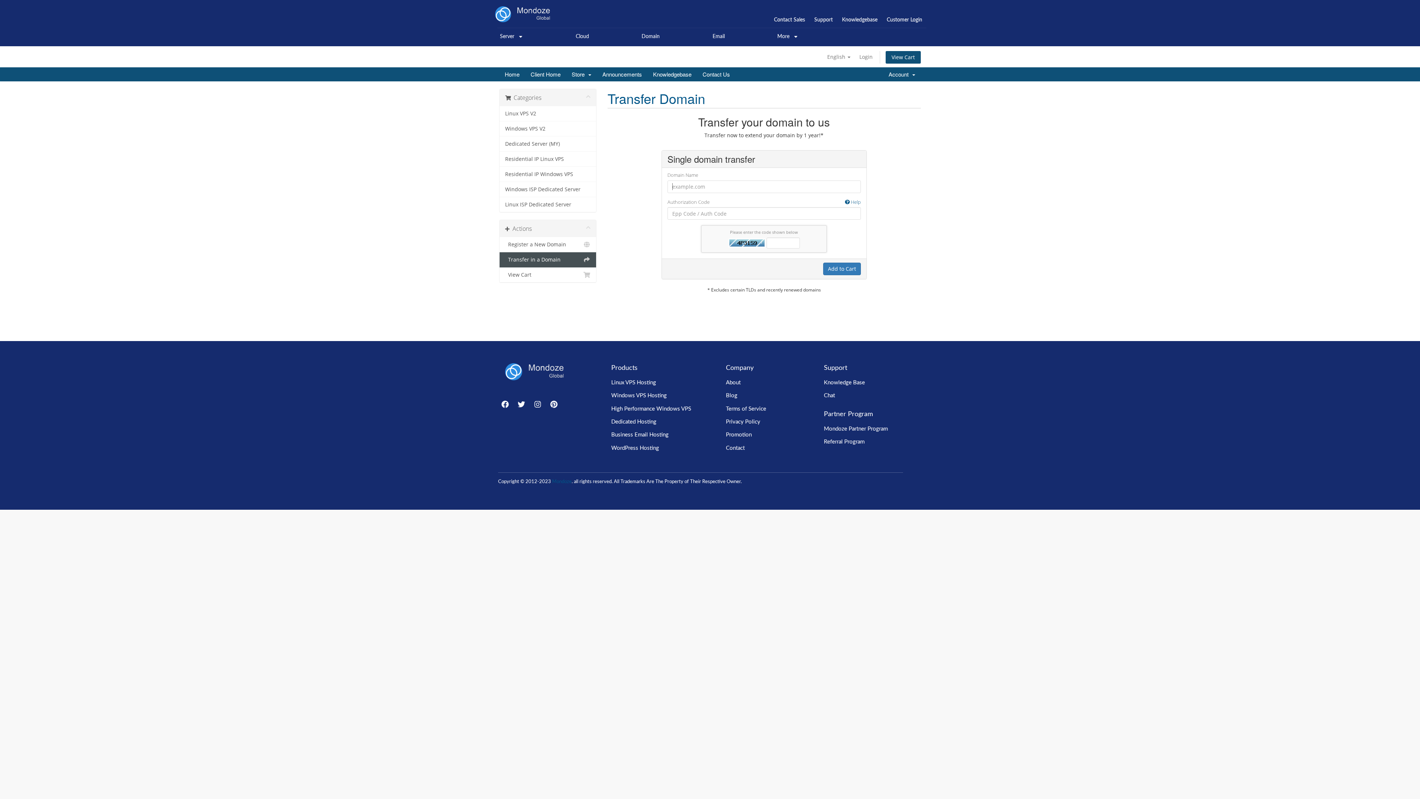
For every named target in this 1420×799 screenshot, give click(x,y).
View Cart (903, 57)
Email (719, 36)
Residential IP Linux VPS (534, 159)
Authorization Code (764, 202)
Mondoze (562, 481)
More (783, 36)
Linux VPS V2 (520, 113)
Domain (651, 36)
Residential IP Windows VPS (539, 174)
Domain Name (682, 175)
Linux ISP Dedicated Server (538, 204)
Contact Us (716, 74)
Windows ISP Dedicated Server (543, 189)
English (837, 56)
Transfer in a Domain (533, 259)
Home (512, 74)
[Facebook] (505, 404)
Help (855, 202)
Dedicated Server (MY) (532, 144)
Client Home (546, 74)
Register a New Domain (535, 244)
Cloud (582, 36)
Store (580, 74)
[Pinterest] (554, 404)
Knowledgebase (672, 74)
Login (866, 56)
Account (900, 74)
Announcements (622, 74)
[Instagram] (537, 404)
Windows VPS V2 (525, 128)
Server (507, 36)
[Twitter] (521, 404)
